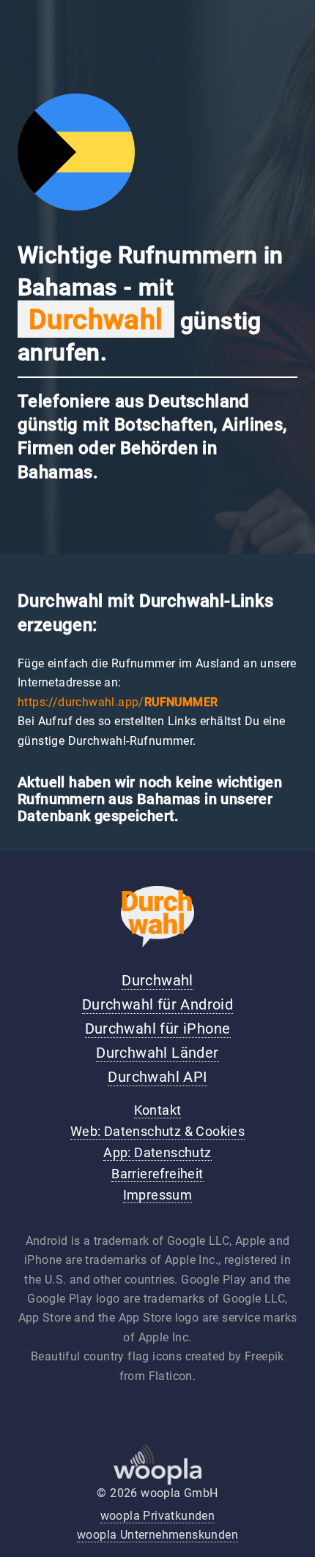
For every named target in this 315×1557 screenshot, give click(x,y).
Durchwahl (157, 980)
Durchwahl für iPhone (158, 1028)
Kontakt (158, 1110)
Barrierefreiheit (157, 1174)
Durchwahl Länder (157, 1052)
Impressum (158, 1195)
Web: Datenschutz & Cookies (157, 1131)
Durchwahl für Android (157, 1004)
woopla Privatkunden (157, 1516)
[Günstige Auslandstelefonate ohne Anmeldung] (157, 943)
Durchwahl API (157, 1077)
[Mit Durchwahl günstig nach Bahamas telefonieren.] (76, 206)
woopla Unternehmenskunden (157, 1535)
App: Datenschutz (157, 1152)
